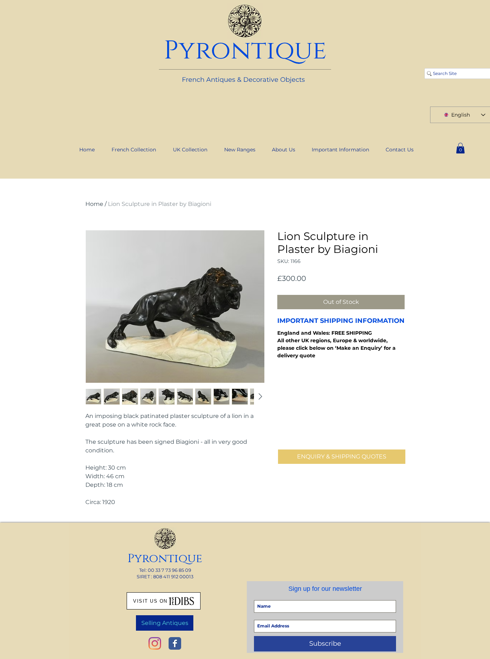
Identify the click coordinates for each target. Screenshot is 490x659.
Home (94, 204)
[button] (460, 148)
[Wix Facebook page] (175, 643)
